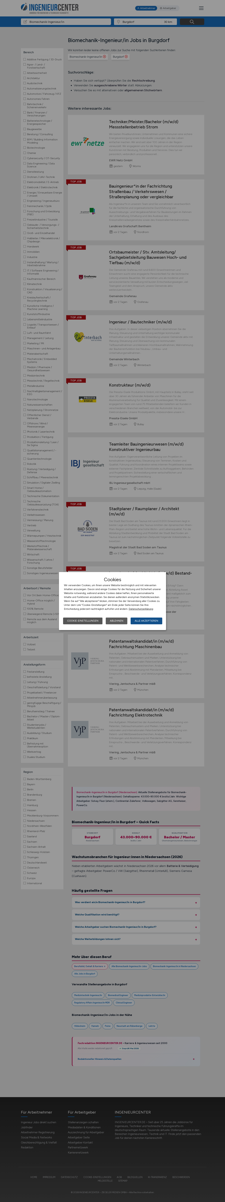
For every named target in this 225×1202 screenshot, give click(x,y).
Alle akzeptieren (146, 620)
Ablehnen (116, 620)
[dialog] (112, 601)
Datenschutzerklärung (141, 608)
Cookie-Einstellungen (82, 620)
